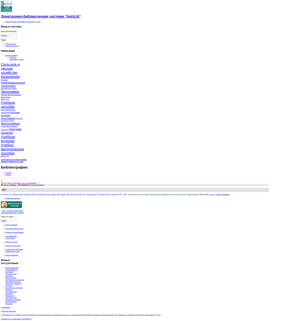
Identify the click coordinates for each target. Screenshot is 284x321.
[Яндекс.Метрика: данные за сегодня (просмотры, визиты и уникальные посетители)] (8, 311)
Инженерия (10, 77)
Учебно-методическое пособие (12, 149)
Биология (5, 97)
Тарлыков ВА (17, 195)
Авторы (13, 57)
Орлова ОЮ (116, 195)
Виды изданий (11, 225)
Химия (14, 88)
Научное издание (11, 131)
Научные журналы (13, 246)
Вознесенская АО (78, 195)
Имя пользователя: (9, 31)
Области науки (11, 242)
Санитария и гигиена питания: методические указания (14, 291)
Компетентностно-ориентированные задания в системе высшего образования (163, 195)
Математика (6, 88)
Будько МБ (55, 195)
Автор (9, 183)
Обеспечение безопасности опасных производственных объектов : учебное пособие (14, 282)
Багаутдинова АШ (42, 195)
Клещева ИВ (29, 195)
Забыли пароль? (12, 46)
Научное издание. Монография (10, 115)
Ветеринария (14, 95)
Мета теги (5, 99)
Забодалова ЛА (92, 195)
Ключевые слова (17, 59)
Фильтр (8, 175)
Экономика (10, 92)
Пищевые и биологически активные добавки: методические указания (13, 300)
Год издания (31, 183)
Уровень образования (14, 232)
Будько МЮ (65, 195)
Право (4, 95)
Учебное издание (8, 139)
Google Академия (222, 195)
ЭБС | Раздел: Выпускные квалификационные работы (12, 212)
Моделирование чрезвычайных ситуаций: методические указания (12, 272)
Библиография (11, 55)
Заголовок (17, 183)
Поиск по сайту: (7, 216)
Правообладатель (12, 198)
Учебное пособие (8, 105)
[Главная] (6, 11)
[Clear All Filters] (37, 185)
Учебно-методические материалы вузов (14, 250)
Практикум (5, 126)
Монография (10, 123)
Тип (23, 183)
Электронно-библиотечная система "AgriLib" (41, 16)
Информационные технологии (13, 84)
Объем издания (11, 255)
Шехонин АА (6, 195)
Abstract (212, 195)
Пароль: (5, 36)
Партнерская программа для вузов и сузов (23, 22)
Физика (4, 80)
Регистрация (10, 44)
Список (8, 173)
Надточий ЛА (105, 195)
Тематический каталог (14, 229)
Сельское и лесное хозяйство (10, 68)
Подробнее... (6, 307)
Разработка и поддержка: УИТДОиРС (16, 319)
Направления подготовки (11, 237)
